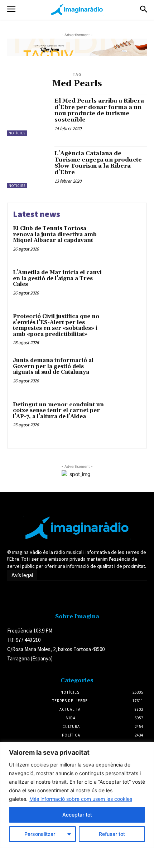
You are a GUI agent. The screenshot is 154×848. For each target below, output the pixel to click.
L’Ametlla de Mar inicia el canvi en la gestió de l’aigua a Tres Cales (57, 278)
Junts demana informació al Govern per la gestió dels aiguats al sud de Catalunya (53, 366)
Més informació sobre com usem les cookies (80, 799)
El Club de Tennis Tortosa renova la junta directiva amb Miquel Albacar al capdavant (55, 234)
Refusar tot (112, 834)
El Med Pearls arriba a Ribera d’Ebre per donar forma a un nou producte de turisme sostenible (99, 110)
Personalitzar (39, 834)
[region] (77, 795)
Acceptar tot (77, 815)
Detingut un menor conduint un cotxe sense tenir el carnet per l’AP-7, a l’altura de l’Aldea (58, 410)
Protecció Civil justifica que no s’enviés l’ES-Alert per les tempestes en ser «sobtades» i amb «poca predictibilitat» (56, 325)
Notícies (17, 133)
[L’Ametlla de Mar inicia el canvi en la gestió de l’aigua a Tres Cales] (124, 285)
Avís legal (22, 575)
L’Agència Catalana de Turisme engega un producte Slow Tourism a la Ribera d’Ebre (98, 163)
